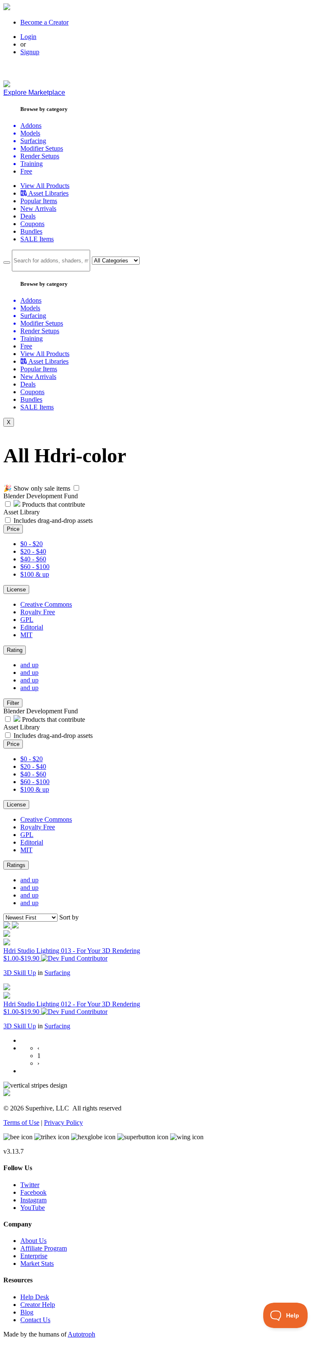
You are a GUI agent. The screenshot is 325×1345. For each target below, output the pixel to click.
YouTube (32, 1207)
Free (26, 171)
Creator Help (37, 1304)
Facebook (33, 1192)
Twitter (29, 1184)
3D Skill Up (19, 972)
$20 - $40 (33, 551)
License (16, 589)
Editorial (31, 627)
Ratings (16, 865)
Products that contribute (52, 504)
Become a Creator (44, 22)
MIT (26, 634)
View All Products (44, 185)
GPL (26, 619)
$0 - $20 (31, 543)
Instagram (33, 1200)
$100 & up (34, 574)
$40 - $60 (33, 559)
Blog (26, 1312)
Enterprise (33, 1255)
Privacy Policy (63, 1122)
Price (13, 529)
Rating (14, 650)
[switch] (76, 488)
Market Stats (37, 1263)
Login (28, 36)
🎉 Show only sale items (36, 488)
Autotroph (81, 1334)
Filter (13, 703)
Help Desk (34, 1297)
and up (29, 664)
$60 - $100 (35, 566)
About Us (33, 1240)
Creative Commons (46, 604)
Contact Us (35, 1319)
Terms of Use (21, 1122)
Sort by (69, 917)
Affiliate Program (43, 1248)
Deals (28, 216)
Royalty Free (37, 612)
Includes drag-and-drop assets (53, 520)
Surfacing (57, 972)
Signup (29, 51)
